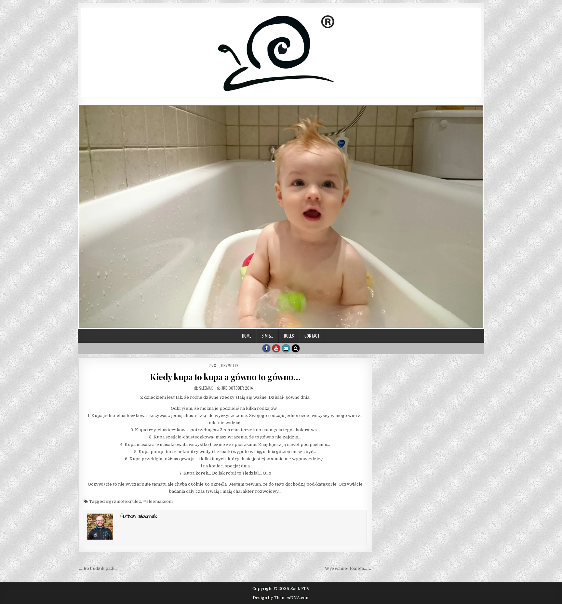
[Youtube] (276, 348)
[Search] (296, 348)
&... (216, 365)
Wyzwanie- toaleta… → (348, 568)
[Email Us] (286, 348)
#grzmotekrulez (123, 501)
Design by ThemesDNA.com (281, 598)
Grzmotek (229, 365)
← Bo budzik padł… (98, 568)
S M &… (267, 335)
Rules (289, 335)
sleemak (206, 388)
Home (246, 335)
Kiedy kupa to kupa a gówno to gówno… (225, 377)
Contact (312, 335)
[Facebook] (266, 348)
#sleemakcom (158, 501)
